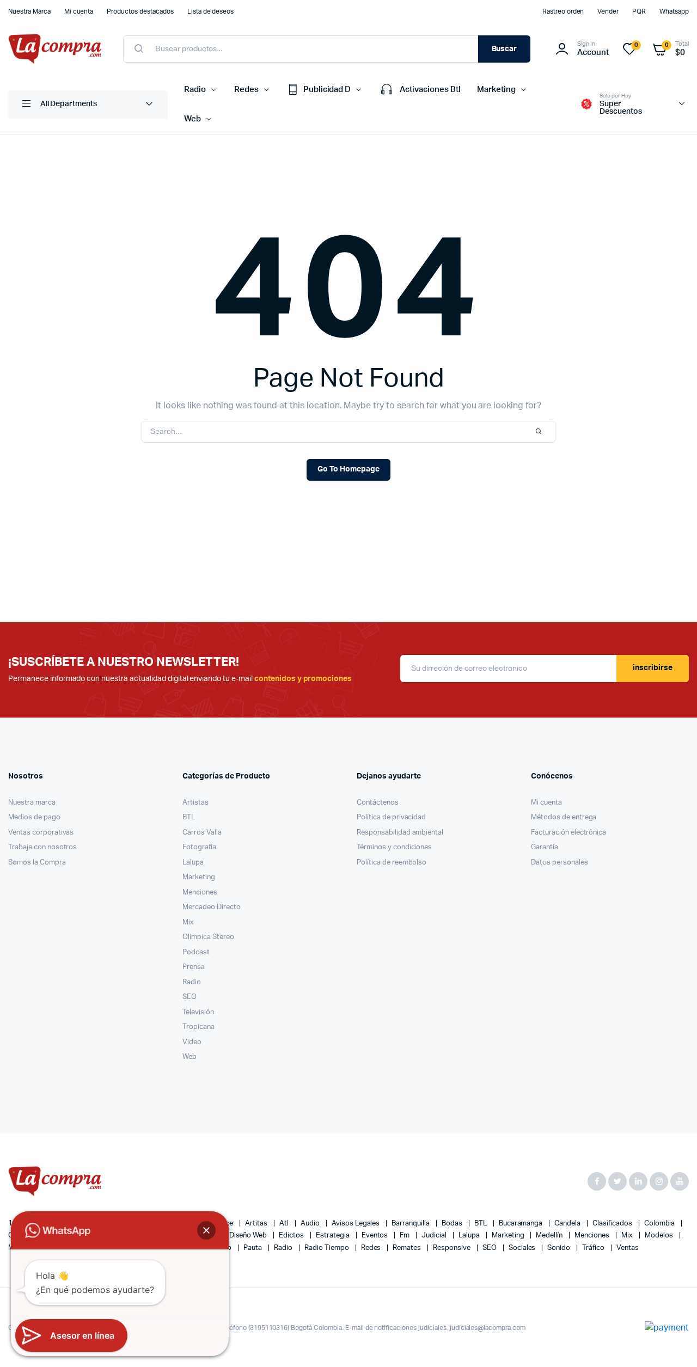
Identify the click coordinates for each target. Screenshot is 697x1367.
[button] (206, 1230)
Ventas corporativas (41, 832)
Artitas (257, 1223)
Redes (246, 89)
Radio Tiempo (327, 1248)
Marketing (496, 89)
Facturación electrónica (568, 832)
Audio (311, 1223)
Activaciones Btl (430, 89)
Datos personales (559, 862)
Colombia (660, 1223)
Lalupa (193, 862)
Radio (195, 89)
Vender (608, 11)
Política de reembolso (391, 862)
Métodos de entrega (563, 817)
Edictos (292, 1235)
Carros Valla (202, 832)
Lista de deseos (210, 11)
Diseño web (249, 1235)
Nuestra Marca (29, 11)
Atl (284, 1223)
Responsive (452, 1248)
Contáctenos (378, 802)
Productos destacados (140, 11)
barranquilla (411, 1223)
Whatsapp (674, 11)
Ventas (627, 1248)
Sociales (523, 1248)
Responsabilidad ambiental (400, 832)
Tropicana (198, 1027)
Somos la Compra (37, 862)
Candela (568, 1223)
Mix (188, 922)
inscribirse (652, 668)
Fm (405, 1235)
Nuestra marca (32, 802)
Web (192, 119)
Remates (408, 1248)
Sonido (559, 1248)
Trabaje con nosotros (42, 847)
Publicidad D (327, 89)
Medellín (550, 1235)
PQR (639, 11)
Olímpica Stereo (208, 937)
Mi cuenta (79, 11)
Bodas (453, 1223)
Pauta (253, 1248)
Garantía (544, 847)
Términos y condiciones (394, 847)
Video (191, 1042)
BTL (188, 817)
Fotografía (199, 847)
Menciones (199, 892)
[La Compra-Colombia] (54, 49)
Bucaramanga (522, 1223)
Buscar (504, 49)
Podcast (196, 952)
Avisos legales (357, 1223)
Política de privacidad (391, 817)
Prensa (193, 967)
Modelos (660, 1235)
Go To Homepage (348, 469)
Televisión (198, 1012)
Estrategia (333, 1235)
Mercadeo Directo (211, 907)
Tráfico (594, 1248)
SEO (189, 997)
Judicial (434, 1235)
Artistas (195, 802)
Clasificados (613, 1223)
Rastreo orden (563, 11)
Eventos (376, 1235)
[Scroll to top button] (672, 1342)
